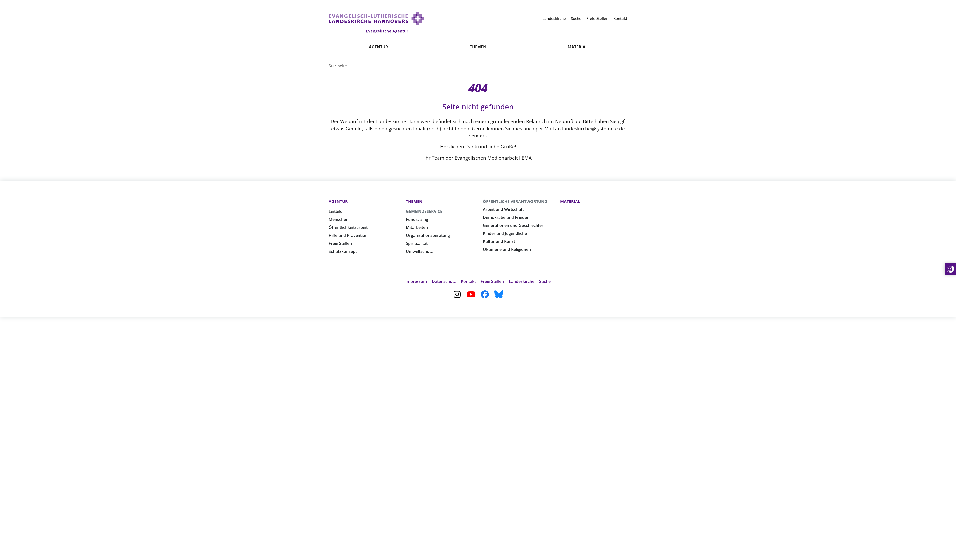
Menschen (338, 219)
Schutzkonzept (343, 251)
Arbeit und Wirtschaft (503, 209)
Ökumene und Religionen (507, 249)
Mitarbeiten (417, 227)
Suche (545, 281)
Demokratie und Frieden (506, 217)
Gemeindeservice (424, 211)
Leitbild (336, 211)
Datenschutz (444, 281)
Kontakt (468, 281)
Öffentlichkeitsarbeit (348, 227)
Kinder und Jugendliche (505, 233)
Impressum (416, 281)
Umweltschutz (419, 251)
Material (578, 47)
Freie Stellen (340, 243)
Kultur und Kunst (499, 241)
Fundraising (417, 219)
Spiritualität (417, 243)
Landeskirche (521, 281)
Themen (478, 47)
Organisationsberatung (428, 235)
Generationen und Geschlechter (513, 225)
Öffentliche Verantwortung (515, 201)
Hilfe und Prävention (348, 235)
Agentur (378, 47)
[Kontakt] (950, 269)
